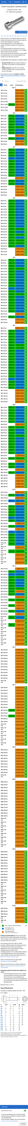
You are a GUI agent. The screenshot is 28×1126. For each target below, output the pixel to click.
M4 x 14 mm (4, 215)
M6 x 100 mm (4, 387)
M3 (1, 1008)
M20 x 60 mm (4, 799)
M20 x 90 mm (4, 816)
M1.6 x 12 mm (4, 104)
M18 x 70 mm (4, 766)
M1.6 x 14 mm (4, 107)
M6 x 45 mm (4, 362)
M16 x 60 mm (4, 710)
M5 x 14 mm (4, 271)
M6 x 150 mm (4, 401)
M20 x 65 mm (4, 801)
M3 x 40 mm (4, 189)
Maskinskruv (11, 2)
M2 (1, 1006)
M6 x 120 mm (4, 393)
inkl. (9, 984)
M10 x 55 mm (4, 523)
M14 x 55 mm (4, 666)
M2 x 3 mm (3, 115)
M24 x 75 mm (4, 871)
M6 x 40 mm (4, 359)
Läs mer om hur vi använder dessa (9, 1121)
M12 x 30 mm (4, 577)
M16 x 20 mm (4, 687)
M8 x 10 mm (4, 407)
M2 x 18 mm (4, 141)
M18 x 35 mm (4, 749)
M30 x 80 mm (4, 914)
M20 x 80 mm (4, 810)
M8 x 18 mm (4, 418)
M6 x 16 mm (4, 342)
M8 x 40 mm (4, 435)
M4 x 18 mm (4, 220)
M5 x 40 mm (4, 294)
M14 (2, 1021)
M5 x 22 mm (4, 282)
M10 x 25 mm (4, 506)
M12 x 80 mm (4, 605)
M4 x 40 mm (4, 237)
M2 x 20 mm (4, 144)
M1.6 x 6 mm (4, 98)
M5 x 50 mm (4, 299)
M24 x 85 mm (4, 877)
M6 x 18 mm (4, 345)
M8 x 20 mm (4, 421)
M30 (2, 1030)
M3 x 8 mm (3, 158)
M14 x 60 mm (4, 669)
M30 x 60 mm (4, 911)
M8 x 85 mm (4, 461)
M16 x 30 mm (4, 693)
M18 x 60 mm (4, 764)
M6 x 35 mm (4, 356)
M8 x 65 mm (4, 449)
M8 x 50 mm (4, 441)
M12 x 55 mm (4, 591)
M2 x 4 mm (3, 118)
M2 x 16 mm (4, 138)
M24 (2, 1028)
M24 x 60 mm (4, 863)
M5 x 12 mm (4, 268)
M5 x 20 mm (4, 280)
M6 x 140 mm (4, 398)
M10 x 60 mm (4, 526)
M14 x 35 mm (4, 655)
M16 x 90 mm (4, 721)
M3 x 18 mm (4, 172)
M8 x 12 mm (4, 410)
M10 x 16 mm (4, 495)
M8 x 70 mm (4, 452)
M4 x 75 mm (4, 254)
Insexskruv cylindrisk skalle (18, 2)
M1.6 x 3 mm (4, 90)
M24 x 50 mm (4, 857)
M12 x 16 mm (4, 568)
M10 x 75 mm (4, 534)
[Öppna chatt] (23, 2)
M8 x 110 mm (4, 469)
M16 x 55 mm (4, 707)
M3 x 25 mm (4, 181)
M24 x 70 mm (4, 868)
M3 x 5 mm (3, 152)
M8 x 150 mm (4, 481)
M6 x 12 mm (4, 336)
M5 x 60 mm (4, 305)
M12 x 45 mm (4, 585)
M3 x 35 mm (4, 186)
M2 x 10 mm (4, 130)
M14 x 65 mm (4, 672)
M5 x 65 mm (4, 308)
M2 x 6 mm (3, 124)
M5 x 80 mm (4, 316)
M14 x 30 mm (4, 652)
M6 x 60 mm (4, 370)
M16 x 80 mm (4, 718)
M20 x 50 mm (4, 793)
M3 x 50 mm (4, 195)
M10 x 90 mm (4, 540)
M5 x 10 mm (4, 265)
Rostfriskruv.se (6, 2)
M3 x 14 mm (4, 166)
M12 (2, 1019)
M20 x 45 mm (4, 790)
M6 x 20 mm (4, 348)
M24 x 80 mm (4, 874)
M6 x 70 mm (4, 376)
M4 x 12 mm (4, 212)
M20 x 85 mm (4, 813)
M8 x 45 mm (4, 438)
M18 (2, 1024)
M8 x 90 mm (4, 464)
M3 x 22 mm (4, 178)
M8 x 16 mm (4, 415)
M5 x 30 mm (4, 288)
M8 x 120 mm (4, 472)
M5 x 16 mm (4, 274)
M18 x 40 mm (4, 752)
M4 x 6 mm (3, 203)
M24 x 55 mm (4, 860)
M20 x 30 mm (4, 782)
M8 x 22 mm (4, 424)
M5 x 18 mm (4, 277)
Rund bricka (6, 965)
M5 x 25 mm (4, 285)
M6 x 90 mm (4, 384)
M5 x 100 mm (4, 322)
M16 (2, 1022)
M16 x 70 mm (4, 716)
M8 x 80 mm (4, 458)
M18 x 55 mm (4, 761)
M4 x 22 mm (4, 226)
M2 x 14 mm (4, 135)
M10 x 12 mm (4, 492)
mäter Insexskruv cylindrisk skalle (10, 956)
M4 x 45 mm (4, 240)
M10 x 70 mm (4, 532)
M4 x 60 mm (4, 246)
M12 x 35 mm (4, 580)
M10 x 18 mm (4, 498)
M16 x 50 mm (4, 704)
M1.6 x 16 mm (4, 110)
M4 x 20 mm (4, 223)
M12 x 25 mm (4, 574)
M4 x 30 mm (4, 231)
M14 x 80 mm (4, 675)
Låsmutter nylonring (14, 965)
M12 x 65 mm (4, 597)
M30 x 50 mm (4, 908)
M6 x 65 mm (4, 373)
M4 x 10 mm (4, 209)
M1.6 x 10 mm (4, 101)
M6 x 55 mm (4, 367)
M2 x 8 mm (3, 127)
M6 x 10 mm (4, 333)
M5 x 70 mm (4, 311)
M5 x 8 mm (3, 263)
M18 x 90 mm (4, 772)
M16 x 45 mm (4, 701)
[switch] (24, 1110)
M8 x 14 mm (4, 413)
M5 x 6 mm (3, 260)
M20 (2, 1026)
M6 (1, 1013)
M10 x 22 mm (4, 503)
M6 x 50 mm (4, 365)
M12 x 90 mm (4, 611)
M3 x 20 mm (4, 175)
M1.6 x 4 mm (4, 93)
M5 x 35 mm (4, 291)
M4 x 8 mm (3, 206)
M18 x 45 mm (4, 755)
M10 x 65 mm (4, 529)
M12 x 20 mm (4, 571)
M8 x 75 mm (4, 455)
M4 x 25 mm (4, 229)
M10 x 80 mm (4, 537)
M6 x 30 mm (4, 353)
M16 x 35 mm (4, 696)
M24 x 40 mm (4, 851)
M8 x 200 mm (4, 486)
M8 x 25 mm (4, 427)
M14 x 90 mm (4, 678)
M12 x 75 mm (4, 602)
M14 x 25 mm (4, 649)
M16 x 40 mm (4, 699)
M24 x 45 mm (4, 854)
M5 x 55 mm (4, 302)
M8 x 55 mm (4, 444)
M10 (2, 1017)
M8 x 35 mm (4, 432)
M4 (1, 1010)
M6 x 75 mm (4, 379)
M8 (1, 1015)
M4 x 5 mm (3, 200)
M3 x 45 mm (4, 192)
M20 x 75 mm (4, 807)
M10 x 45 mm (4, 517)
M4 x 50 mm (4, 243)
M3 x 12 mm (4, 164)
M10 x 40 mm (4, 515)
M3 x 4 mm (3, 149)
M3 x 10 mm (4, 161)
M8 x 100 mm (4, 466)
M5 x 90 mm (4, 319)
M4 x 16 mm (4, 217)
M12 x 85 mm (4, 608)
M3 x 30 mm (4, 183)
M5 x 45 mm (4, 297)
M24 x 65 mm (4, 866)
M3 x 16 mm (4, 169)
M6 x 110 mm (4, 390)
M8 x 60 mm (4, 447)
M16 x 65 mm (4, 713)
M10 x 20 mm (4, 500)
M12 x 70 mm (4, 599)
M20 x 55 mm (4, 796)
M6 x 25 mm (4, 350)
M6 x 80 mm (4, 382)
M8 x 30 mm (4, 430)
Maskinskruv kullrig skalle (7, 961)
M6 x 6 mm (3, 328)
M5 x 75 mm (4, 314)
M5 (1, 1012)
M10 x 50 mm (4, 520)
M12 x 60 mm (4, 594)
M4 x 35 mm (4, 234)
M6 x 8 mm (3, 331)
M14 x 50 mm (4, 664)
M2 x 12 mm (4, 132)
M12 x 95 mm (4, 614)
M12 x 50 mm (4, 588)
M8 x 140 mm (4, 478)
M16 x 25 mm (4, 690)
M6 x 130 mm (4, 396)
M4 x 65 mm (4, 248)
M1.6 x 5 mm (4, 96)
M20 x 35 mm (4, 784)
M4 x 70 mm (4, 251)
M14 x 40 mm (4, 658)
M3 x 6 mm (3, 155)
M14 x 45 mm (4, 661)
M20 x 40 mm (4, 787)
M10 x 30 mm (4, 509)
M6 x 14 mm (4, 339)
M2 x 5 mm (3, 121)
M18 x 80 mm (4, 769)
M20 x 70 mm (4, 804)
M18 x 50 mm (4, 758)
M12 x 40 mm (4, 582)
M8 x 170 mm (4, 483)
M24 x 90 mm (4, 880)
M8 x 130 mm (4, 475)
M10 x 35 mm (4, 512)
